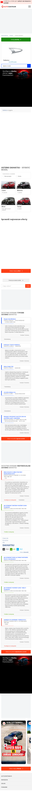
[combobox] (16, 66)
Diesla (19, 176)
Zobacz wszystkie (16, 438)
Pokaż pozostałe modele (15, 280)
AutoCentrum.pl (8, 6)
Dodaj (15, 39)
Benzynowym (8, 176)
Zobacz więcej (15, 271)
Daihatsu (5, 110)
